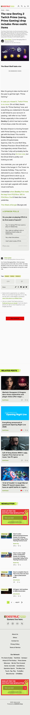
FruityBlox (20, 671)
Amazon (7, 276)
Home (2, 10)
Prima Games (22, 660)
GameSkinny (20, 666)
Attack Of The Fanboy (9, 660)
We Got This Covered (18, 663)
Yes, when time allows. (12, 237)
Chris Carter (8, 39)
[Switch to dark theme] (25, 6)
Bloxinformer (10, 673)
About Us (15, 634)
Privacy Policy (19, 522)
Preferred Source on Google (9, 303)
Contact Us (15, 641)
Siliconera (7, 663)
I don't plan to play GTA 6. (13, 241)
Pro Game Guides (7, 658)
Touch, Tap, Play (10, 671)
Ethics (15, 637)
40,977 (17, 602)
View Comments (15, 318)
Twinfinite (17, 658)
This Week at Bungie (9, 205)
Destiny (12, 276)
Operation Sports (9, 668)
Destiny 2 (18, 276)
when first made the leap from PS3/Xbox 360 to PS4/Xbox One (15, 194)
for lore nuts (20, 154)
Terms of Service (11, 522)
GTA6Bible (19, 673)
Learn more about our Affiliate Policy (12, 298)
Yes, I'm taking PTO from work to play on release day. (15, 225)
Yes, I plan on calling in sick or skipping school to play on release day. (14, 232)
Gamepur (24, 658)
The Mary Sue (20, 668)
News (7, 10)
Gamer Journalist (9, 666)
